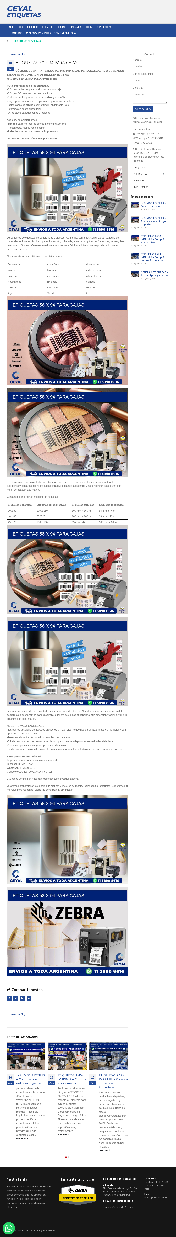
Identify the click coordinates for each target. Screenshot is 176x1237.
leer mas (21, 1134)
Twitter (15, 998)
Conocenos (32, 27)
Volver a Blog (17, 53)
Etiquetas (60, 27)
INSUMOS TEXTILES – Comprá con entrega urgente (153, 221)
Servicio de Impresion (65, 33)
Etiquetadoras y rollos (38, 33)
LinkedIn (22, 998)
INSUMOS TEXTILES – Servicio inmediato (153, 204)
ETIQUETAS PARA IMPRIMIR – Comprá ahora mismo (30, 1079)
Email (29, 998)
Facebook (9, 998)
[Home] (24, 12)
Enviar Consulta (143, 109)
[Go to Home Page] (8, 41)
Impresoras (17, 33)
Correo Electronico (143, 73)
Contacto (47, 27)
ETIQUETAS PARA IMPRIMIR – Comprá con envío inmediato (72, 1081)
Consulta (137, 87)
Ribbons (89, 27)
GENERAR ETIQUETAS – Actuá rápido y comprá (113, 1079)
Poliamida (76, 27)
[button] (66, 1157)
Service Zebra (104, 27)
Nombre (137, 59)
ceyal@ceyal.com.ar (156, 1197)
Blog (20, 27)
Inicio (11, 27)
